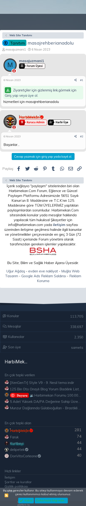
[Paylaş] (75, 80)
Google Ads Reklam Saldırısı (43, 276)
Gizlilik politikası (16, 486)
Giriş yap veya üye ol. (21, 95)
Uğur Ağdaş (15, 271)
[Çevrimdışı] (14, 71)
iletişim (59, 225)
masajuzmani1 (16, 49)
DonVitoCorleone (23, 456)
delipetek (17, 449)
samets (77, 347)
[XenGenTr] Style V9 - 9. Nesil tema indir (42, 382)
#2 (81, 136)
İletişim (10, 477)
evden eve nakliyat (43, 271)
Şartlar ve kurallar (18, 482)
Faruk (14, 437)
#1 (81, 80)
